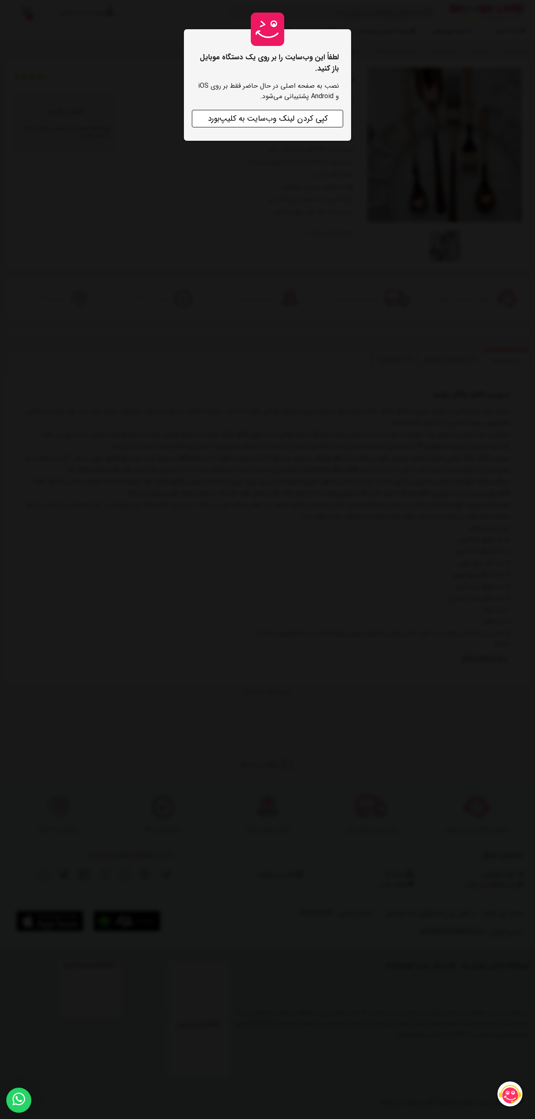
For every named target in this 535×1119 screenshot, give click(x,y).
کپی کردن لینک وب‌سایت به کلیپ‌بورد (268, 118)
